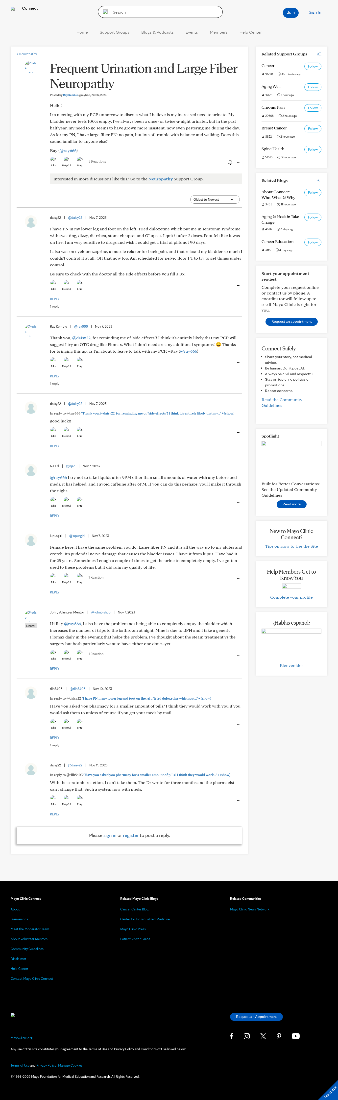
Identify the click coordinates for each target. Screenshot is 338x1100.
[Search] (103, 12)
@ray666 (68, 150)
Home (82, 32)
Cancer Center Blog (134, 909)
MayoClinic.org (21, 1038)
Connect (29, 8)
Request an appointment (291, 321)
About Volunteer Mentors (29, 939)
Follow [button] (313, 66)
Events (192, 32)
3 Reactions (97, 161)
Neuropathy (27, 54)
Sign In (315, 12)
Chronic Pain (273, 107)
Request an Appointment (256, 1016)
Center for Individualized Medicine (145, 919)
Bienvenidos (291, 665)
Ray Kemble (76, 95)
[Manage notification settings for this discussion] (229, 162)
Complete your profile (291, 597)
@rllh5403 (78, 689)
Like (53, 165)
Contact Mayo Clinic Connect (32, 978)
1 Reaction (96, 577)
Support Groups (114, 32)
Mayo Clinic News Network (249, 909)
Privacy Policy (46, 1065)
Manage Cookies (70, 1065)
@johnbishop (101, 612)
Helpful (66, 165)
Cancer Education (277, 241)
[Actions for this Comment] (238, 285)
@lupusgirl (77, 536)
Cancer (268, 65)
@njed (70, 466)
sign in (110, 835)
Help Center (251, 32)
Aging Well (271, 86)
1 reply (54, 306)
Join (291, 12)
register (131, 835)
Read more (292, 504)
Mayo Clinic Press (133, 929)
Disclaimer (18, 959)
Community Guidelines (27, 949)
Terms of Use (20, 1065)
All (319, 53)
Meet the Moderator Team (30, 929)
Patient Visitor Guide (135, 939)
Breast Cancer (274, 127)
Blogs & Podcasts (157, 32)
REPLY (54, 299)
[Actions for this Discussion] (238, 162)
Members (219, 32)
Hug (79, 165)
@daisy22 (75, 218)
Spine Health (273, 148)
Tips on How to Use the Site (291, 546)
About (15, 909)
